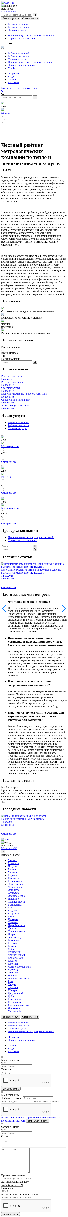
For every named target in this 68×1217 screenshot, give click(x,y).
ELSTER (6, 112)
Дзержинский (15, 993)
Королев (12, 875)
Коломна (13, 963)
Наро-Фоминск (16, 925)
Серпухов (13, 892)
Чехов (11, 916)
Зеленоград (14, 937)
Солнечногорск (16, 931)
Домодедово (15, 887)
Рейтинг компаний (18, 24)
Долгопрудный (16, 954)
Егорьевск (13, 913)
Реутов (12, 946)
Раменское (14, 940)
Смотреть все (8, 461)
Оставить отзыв (30, 18)
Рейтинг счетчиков (18, 27)
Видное (12, 910)
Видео (11, 76)
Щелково (13, 943)
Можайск (13, 972)
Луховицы (14, 969)
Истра (11, 934)
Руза (10, 981)
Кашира (12, 960)
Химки (12, 869)
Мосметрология (10, 446)
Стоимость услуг (17, 30)
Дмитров (13, 919)
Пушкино (13, 898)
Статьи (12, 79)
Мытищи (13, 872)
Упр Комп (13, 68)
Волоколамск (15, 957)
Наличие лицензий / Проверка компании (31, 35)
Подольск (13, 866)
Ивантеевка (14, 1008)
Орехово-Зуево (16, 895)
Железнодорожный (18, 1005)
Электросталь (15, 884)
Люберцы (13, 878)
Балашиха (13, 863)
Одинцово (14, 889)
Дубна (11, 996)
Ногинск (13, 975)
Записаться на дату (37, 1121)
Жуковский (14, 951)
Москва (12, 860)
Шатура (12, 990)
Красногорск (15, 881)
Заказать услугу (11, 18)
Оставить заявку (11, 1089)
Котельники (14, 999)
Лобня (11, 949)
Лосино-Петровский (19, 966)
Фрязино (13, 987)
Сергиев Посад (16, 901)
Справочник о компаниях (22, 38)
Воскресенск (15, 904)
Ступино (13, 922)
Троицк (12, 928)
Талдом (12, 984)
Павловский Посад (18, 978)
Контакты (13, 82)
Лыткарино (14, 1002)
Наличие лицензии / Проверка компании (31, 62)
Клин (11, 907)
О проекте (13, 73)
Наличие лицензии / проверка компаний (31, 537)
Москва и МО (9, 11)
